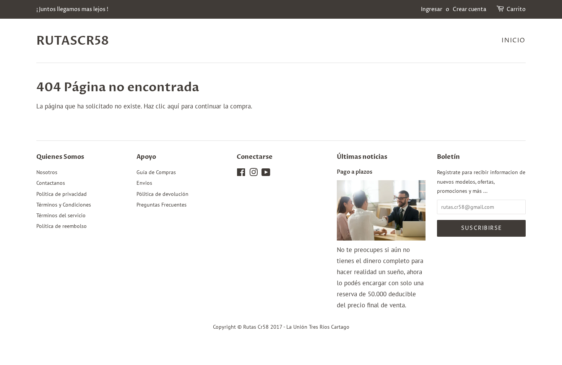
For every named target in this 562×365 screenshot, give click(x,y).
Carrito (516, 9)
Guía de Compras (156, 172)
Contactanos (50, 182)
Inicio (514, 40)
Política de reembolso (61, 225)
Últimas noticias (362, 157)
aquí (173, 106)
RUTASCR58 (72, 41)
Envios (144, 182)
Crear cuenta (469, 9)
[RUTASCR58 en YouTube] (266, 173)
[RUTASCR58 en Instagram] (253, 173)
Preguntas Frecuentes (161, 204)
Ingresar (431, 9)
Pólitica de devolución (162, 193)
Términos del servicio (61, 215)
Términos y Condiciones (63, 204)
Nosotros (46, 172)
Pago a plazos (354, 172)
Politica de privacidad (61, 193)
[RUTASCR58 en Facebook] (241, 173)
